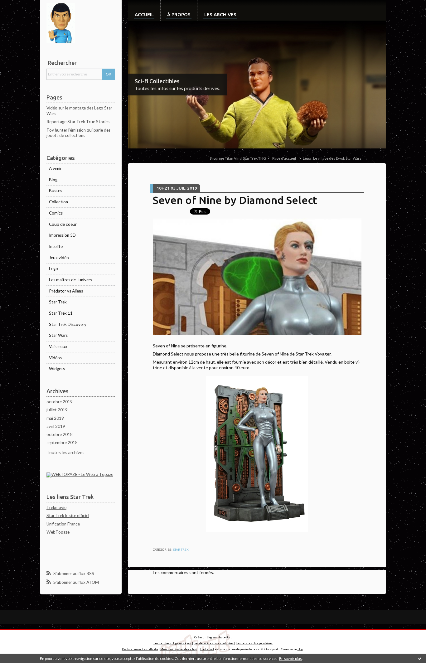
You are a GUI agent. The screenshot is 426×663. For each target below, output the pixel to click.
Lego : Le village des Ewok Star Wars (332, 158)
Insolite (56, 246)
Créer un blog (203, 637)
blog (300, 649)
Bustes (55, 190)
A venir (55, 168)
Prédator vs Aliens (66, 290)
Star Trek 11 (61, 313)
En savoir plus (290, 658)
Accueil (144, 14)
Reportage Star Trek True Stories (77, 121)
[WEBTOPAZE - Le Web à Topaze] (79, 474)
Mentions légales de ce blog (178, 649)
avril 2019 (55, 426)
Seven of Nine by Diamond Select (235, 200)
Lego (53, 268)
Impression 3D (62, 235)
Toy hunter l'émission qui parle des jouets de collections (78, 133)
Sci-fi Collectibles (157, 81)
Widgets (57, 368)
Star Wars (58, 335)
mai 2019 (55, 418)
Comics (56, 213)
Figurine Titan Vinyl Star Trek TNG (238, 158)
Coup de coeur (63, 224)
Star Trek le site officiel (67, 515)
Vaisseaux (58, 346)
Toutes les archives (65, 452)
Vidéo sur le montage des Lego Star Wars (79, 110)
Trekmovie (56, 507)
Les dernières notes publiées (214, 643)
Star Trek (58, 301)
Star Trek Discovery (67, 324)
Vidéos (55, 357)
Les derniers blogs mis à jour (172, 643)
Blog (53, 179)
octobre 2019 (59, 401)
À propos (179, 14)
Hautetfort (225, 637)
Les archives (220, 14)
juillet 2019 (57, 409)
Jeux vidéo (59, 257)
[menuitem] (144, 10)
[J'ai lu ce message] (419, 658)
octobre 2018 (59, 434)
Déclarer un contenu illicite (140, 649)
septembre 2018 (62, 442)
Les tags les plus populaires (254, 643)
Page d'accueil (284, 158)
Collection (58, 201)
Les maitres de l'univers (70, 279)
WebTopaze (58, 532)
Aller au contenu (18, 4)
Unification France (63, 523)
